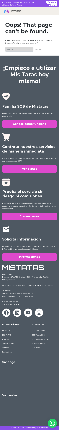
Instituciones (7, 352)
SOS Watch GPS (38, 335)
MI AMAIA (6, 331)
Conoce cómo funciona (29, 124)
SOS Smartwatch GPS (40, 339)
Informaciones (29, 256)
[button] (52, 423)
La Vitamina (43, 428)
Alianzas (5, 339)
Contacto (5, 348)
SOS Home (36, 348)
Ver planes (29, 168)
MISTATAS (20, 428)
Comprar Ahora (52, 3)
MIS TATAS (6, 335)
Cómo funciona (8, 344)
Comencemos (29, 216)
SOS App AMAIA (38, 331)
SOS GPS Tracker (38, 344)
